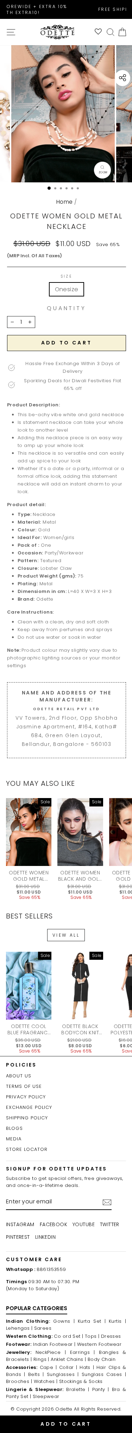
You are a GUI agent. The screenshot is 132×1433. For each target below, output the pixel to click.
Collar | (68, 1367)
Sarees (42, 1328)
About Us (18, 1075)
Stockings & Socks (81, 1381)
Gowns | (64, 1321)
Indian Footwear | (54, 1344)
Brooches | (19, 1381)
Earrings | (82, 1352)
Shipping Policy (27, 1117)
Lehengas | (19, 1328)
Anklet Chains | (68, 1359)
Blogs (14, 1128)
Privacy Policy (26, 1096)
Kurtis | (117, 1321)
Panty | (100, 1389)
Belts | (36, 1374)
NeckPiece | (51, 1352)
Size (66, 276)
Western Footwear (99, 1344)
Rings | (41, 1359)
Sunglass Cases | (104, 1374)
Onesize (66, 289)
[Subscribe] (107, 1202)
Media (13, 1138)
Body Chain (101, 1359)
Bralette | (77, 1389)
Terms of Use (24, 1086)
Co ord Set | (68, 1336)
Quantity (66, 308)
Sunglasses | (63, 1374)
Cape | (48, 1367)
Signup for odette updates (56, 1168)
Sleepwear (46, 1396)
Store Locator (27, 1149)
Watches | (46, 1381)
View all (66, 935)
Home (64, 201)
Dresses (111, 1336)
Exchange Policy (29, 1107)
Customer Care (34, 1259)
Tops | (92, 1336)
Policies (21, 1064)
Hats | (87, 1367)
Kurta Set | (92, 1321)
